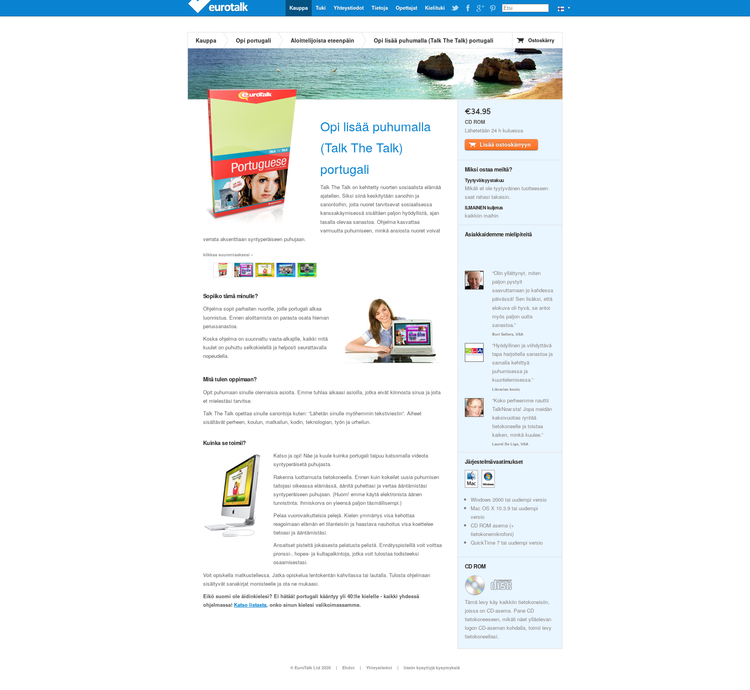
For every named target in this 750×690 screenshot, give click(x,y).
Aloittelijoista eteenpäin (322, 40)
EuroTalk (219, 8)
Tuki (321, 7)
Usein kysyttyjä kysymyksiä (432, 667)
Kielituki (435, 7)
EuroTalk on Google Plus (480, 8)
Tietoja (379, 7)
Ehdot (348, 667)
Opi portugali (253, 40)
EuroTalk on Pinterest (492, 8)
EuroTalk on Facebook (467, 8)
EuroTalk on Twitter (455, 8)
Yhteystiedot (349, 7)
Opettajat (406, 7)
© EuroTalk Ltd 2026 (310, 667)
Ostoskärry (541, 40)
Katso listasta (250, 604)
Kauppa (298, 7)
